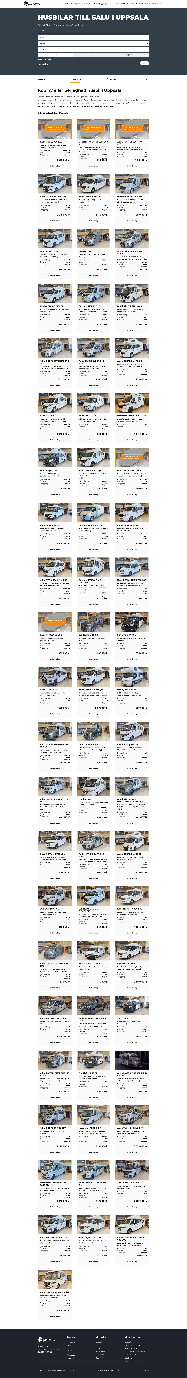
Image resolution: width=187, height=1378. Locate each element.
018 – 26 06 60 (130, 1355)
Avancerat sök (44, 59)
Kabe (98, 1345)
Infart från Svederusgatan (135, 1352)
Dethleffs (99, 1358)
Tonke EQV (100, 1352)
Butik (123, 4)
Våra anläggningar (101, 4)
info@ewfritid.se (131, 1358)
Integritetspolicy (102, 1370)
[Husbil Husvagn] (93, 37)
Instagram (71, 1358)
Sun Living (100, 1355)
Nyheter (130, 4)
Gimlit (146, 1370)
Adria (98, 1348)
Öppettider (129, 1361)
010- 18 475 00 (46, 1352)
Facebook (71, 1355)
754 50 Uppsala (131, 1348)
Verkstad (139, 4)
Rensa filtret (43, 64)
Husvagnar (75, 4)
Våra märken (87, 4)
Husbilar (66, 4)
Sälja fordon (114, 4)
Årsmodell (111, 79)
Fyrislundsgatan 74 (132, 1345)
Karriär (147, 4)
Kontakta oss (157, 4)
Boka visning (55, 166)
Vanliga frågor (116, 1370)
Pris (145, 79)
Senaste (75, 79)
